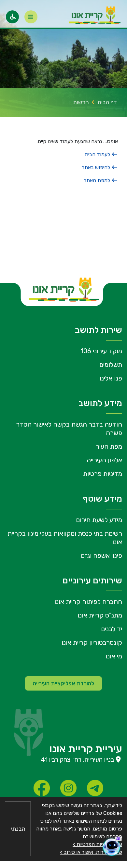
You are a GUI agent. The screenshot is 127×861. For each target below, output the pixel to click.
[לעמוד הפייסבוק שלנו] (42, 788)
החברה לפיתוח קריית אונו (88, 601)
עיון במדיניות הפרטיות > (97, 844)
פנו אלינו (111, 378)
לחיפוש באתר (96, 167)
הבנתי (18, 828)
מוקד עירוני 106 (101, 351)
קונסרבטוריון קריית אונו (92, 642)
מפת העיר (109, 446)
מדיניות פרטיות (102, 474)
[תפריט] (30, 16)
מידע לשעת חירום (99, 520)
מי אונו (114, 656)
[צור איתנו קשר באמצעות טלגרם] (95, 788)
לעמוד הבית (98, 154)
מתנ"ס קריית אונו (100, 615)
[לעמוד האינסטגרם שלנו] (68, 788)
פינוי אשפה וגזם (101, 555)
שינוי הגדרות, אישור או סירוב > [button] (91, 852)
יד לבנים (111, 629)
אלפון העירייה (104, 460)
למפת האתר (97, 180)
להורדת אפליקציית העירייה (63, 683)
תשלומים (110, 364)
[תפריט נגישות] (12, 16)
